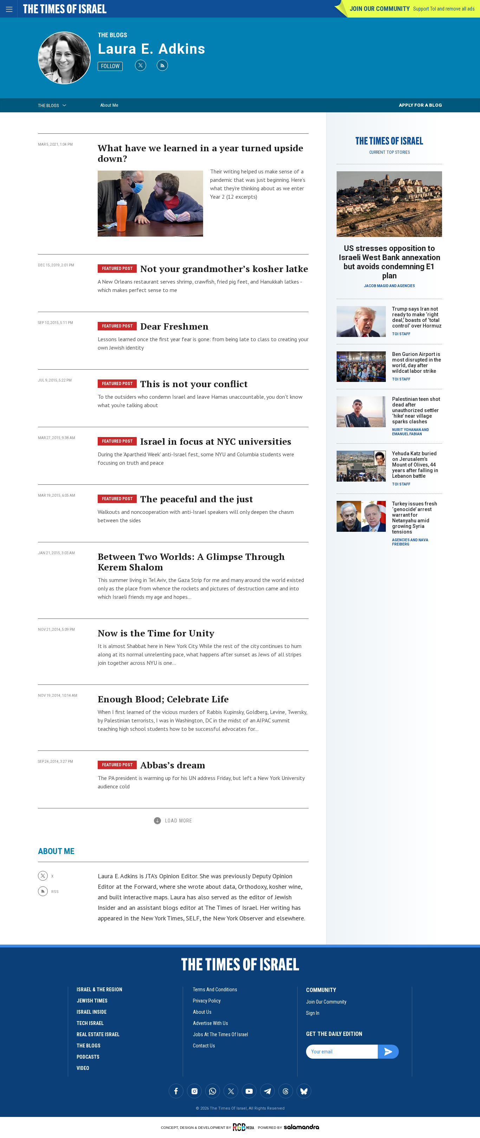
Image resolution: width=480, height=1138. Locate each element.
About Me (109, 105)
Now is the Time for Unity (156, 633)
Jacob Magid (376, 286)
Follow (110, 66)
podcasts (88, 1057)
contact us (204, 1045)
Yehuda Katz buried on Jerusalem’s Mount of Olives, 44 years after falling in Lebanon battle (415, 465)
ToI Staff (401, 334)
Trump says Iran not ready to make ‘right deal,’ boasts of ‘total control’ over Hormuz (417, 317)
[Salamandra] (301, 1126)
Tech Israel (90, 1023)
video (83, 1068)
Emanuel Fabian (407, 434)
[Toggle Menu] (9, 9)
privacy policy (207, 1001)
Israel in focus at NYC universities (215, 441)
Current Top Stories (389, 152)
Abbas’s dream (172, 765)
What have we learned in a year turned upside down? (200, 153)
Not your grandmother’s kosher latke (224, 268)
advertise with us (210, 1023)
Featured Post (117, 268)
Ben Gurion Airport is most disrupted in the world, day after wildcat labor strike (416, 362)
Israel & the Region (99, 989)
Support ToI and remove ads (444, 9)
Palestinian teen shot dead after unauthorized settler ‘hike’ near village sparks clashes (416, 410)
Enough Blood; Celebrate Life (163, 699)
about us (202, 1012)
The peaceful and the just (196, 499)
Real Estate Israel (98, 1034)
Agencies (406, 286)
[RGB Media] (245, 1127)
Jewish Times (92, 1001)
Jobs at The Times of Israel (220, 1034)
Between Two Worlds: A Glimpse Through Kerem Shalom (191, 561)
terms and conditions (215, 989)
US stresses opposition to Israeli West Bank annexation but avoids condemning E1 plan (389, 262)
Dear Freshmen (174, 326)
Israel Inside (91, 1012)
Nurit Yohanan (406, 430)
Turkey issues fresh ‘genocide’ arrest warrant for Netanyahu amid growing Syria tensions (414, 518)
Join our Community (380, 8)
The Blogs (112, 35)
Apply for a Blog (420, 105)
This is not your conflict (194, 384)
